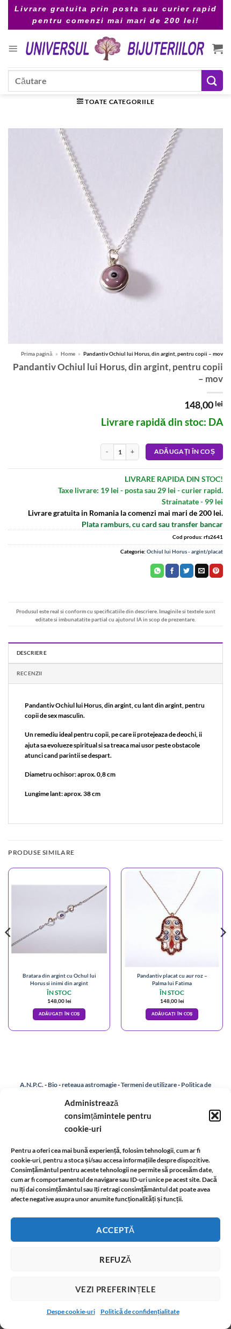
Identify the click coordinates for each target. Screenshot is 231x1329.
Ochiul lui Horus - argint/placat (185, 551)
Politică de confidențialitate (139, 1311)
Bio (52, 1085)
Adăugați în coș (184, 451)
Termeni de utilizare (149, 1085)
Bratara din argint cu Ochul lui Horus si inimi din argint (59, 979)
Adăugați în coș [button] (59, 1013)
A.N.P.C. (32, 1085)
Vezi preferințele (115, 1289)
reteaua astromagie (89, 1085)
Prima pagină (37, 353)
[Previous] (8, 954)
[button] (215, 1115)
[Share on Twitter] (186, 571)
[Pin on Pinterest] (216, 571)
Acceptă (115, 1230)
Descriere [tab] (32, 652)
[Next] (222, 954)
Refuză (115, 1259)
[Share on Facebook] (172, 571)
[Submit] (212, 80)
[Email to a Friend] (201, 571)
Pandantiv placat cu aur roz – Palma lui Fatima (172, 979)
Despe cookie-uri (71, 1311)
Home (68, 353)
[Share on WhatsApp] (157, 571)
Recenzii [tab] (29, 673)
